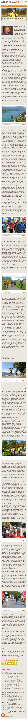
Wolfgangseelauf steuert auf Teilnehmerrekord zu (15, 709)
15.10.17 (3, 681)
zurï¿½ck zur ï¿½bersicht (8, 716)
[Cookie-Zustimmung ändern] (3, 715)
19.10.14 (3, 688)
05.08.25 (3, 705)
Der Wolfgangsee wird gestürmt (15, 698)
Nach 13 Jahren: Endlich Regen (15, 673)
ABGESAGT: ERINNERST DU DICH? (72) (15, 677)
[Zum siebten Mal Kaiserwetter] (7, 681)
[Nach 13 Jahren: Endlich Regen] (7, 673)
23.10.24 (3, 712)
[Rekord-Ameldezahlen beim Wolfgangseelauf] (7, 705)
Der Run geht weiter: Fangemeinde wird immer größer (16, 694)
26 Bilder (24, 610)
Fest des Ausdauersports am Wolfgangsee (15, 700)
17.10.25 (3, 698)
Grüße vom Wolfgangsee (14, 683)
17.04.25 (3, 709)
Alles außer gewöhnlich (13, 684)
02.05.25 (3, 707)
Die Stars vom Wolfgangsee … (15, 707)
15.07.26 (3, 692)
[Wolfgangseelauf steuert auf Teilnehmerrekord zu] (7, 709)
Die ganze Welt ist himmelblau (15, 688)
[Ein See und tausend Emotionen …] (7, 692)
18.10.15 (3, 686)
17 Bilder (24, 292)
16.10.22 (3, 675)
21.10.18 (3, 680)
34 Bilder (24, 459)
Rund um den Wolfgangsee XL (15, 679)
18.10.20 (3, 677)
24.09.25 (3, 702)
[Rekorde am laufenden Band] (7, 696)
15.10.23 (3, 673)
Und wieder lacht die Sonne (14, 680)
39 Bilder (24, 124)
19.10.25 (3, 696)
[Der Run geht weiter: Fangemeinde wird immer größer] (7, 694)
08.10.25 (3, 700)
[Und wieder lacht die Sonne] (7, 680)
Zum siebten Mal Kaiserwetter (15, 681)
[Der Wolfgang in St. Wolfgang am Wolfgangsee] (7, 686)
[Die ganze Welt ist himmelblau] (7, 688)
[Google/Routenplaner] (16, 663)
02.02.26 (3, 694)
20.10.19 (3, 679)
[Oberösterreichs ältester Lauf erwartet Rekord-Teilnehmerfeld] (7, 702)
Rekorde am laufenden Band (15, 696)
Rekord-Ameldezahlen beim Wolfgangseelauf (15, 705)
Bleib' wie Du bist (12, 675)
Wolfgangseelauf (9, 19)
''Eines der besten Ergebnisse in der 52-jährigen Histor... (16, 712)
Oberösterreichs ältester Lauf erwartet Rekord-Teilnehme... (17, 702)
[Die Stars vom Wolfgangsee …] (7, 707)
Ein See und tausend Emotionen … (16, 692)
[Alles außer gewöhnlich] (7, 684)
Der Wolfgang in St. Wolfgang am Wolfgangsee (16, 686)
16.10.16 (3, 683)
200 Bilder (24, 380)
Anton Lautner (7, 23)
